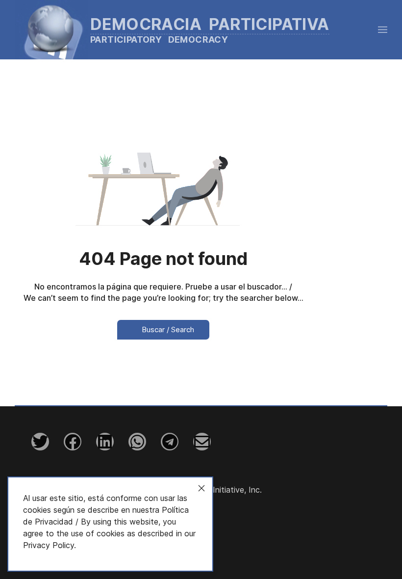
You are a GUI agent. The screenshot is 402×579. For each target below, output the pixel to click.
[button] (382, 29)
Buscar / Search (167, 329)
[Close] (201, 488)
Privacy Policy (48, 545)
